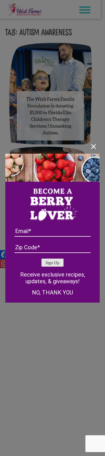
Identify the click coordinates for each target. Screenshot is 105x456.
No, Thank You (52, 292)
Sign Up (52, 263)
